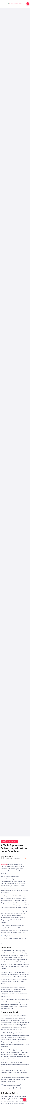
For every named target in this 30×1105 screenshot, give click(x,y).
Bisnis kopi (4, 864)
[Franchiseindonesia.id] (15, 4)
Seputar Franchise (12, 841)
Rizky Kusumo (9, 856)
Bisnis (3, 841)
